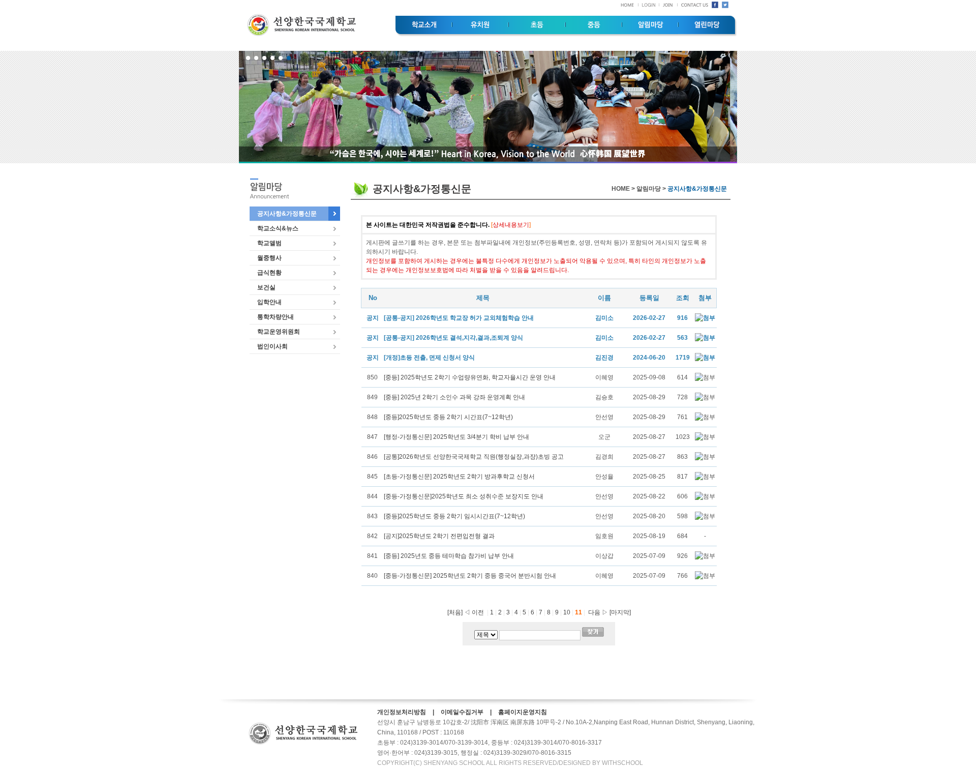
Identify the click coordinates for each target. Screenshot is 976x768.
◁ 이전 (474, 612)
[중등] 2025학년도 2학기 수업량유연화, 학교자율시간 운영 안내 (470, 377)
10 (567, 612)
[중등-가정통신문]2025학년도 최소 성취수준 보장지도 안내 (463, 496)
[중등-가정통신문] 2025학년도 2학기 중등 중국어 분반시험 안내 (470, 575)
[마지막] (620, 612)
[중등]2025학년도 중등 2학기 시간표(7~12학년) (448, 417)
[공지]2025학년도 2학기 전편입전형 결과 (439, 536)
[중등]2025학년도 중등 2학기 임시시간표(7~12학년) (454, 516)
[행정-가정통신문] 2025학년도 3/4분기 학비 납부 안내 (456, 436)
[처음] (455, 612)
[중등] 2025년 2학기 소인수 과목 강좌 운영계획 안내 (454, 397)
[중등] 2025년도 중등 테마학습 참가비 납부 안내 (449, 555)
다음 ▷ (596, 612)
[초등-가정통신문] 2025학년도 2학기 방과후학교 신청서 (459, 476)
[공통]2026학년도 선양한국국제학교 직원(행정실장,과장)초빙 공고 (474, 456)
